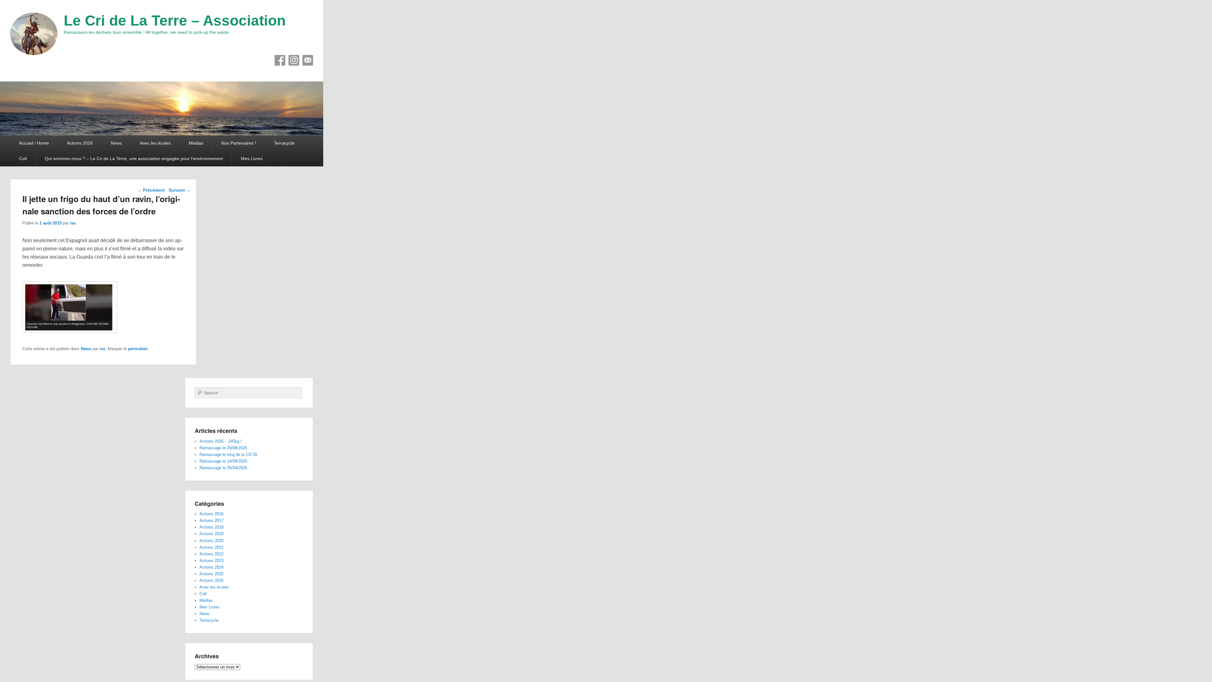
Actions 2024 (211, 567)
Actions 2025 (211, 573)
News (116, 143)
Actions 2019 (211, 533)
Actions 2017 (211, 520)
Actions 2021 (211, 547)
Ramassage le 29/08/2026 (223, 448)
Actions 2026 (80, 143)
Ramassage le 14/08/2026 (223, 461)
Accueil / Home (34, 143)
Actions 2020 (211, 540)
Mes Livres (252, 158)
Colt (23, 158)
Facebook (280, 60)
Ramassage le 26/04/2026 (223, 467)
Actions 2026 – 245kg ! (220, 441)
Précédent (151, 190)
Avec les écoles (155, 143)
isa (72, 223)
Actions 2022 (211, 554)
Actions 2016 (211, 514)
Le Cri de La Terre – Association (175, 20)
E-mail (307, 60)
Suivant (180, 190)
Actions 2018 (211, 527)
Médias (196, 143)
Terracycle (284, 143)
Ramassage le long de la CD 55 (228, 454)
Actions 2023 (211, 560)
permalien (138, 348)
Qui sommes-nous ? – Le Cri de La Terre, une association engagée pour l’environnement (134, 158)
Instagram (293, 60)
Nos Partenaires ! (238, 143)
